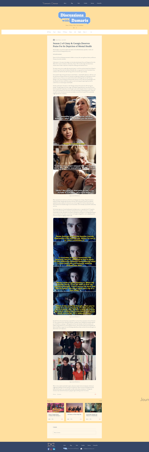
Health (79, 32)
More (84, 32)
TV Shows (65, 32)
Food (54, 32)
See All (101, 400)
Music (70, 32)
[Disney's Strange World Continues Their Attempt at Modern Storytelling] (55, 407)
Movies (59, 32)
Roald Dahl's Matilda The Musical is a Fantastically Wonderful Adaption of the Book (93, 415)
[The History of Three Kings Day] (74, 407)
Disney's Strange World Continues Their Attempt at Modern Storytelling (54, 415)
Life (75, 32)
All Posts (49, 32)
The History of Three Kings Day (74, 414)
